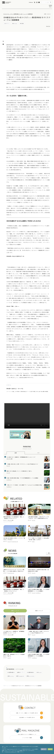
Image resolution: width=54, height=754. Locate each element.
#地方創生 (22, 23)
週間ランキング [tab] (15, 610)
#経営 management (20, 676)
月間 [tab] (38, 453)
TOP (4, 685)
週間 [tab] (16, 453)
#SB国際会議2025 (30, 672)
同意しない (43, 749)
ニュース (25, 14)
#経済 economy (10, 676)
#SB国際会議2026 (11, 672)
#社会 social (14, 23)
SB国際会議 (29, 14)
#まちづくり (6, 23)
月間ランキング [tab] (39, 610)
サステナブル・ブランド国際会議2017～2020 (13, 14)
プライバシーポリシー (11, 751)
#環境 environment (30, 676)
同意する (50, 749)
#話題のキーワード (21, 672)
